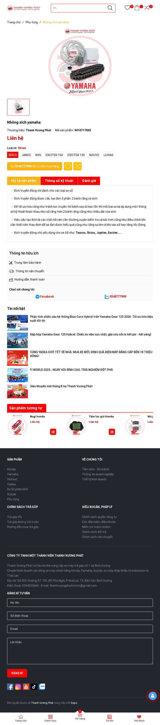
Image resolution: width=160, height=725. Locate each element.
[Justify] (110, 8)
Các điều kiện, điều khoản (99, 522)
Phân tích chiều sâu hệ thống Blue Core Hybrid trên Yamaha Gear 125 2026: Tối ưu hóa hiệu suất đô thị (91, 318)
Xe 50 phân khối (17, 489)
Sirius (12, 155)
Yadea (11, 484)
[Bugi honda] (17, 425)
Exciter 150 (54, 155)
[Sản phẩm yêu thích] (127, 8)
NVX (38, 155)
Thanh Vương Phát (42, 702)
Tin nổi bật (16, 308)
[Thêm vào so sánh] (77, 166)
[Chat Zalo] (107, 296)
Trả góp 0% (14, 517)
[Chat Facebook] (37, 296)
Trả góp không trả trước (23, 522)
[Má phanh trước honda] (135, 425)
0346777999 (23, 166)
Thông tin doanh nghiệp (98, 474)
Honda (11, 469)
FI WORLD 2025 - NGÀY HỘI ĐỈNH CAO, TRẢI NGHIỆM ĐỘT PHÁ (71, 369)
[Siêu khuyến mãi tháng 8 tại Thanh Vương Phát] (17, 391)
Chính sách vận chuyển (97, 537)
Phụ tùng (13, 499)
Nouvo (94, 155)
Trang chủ (21, 720)
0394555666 (30, 585)
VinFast (12, 479)
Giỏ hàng (80, 718)
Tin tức (110, 720)
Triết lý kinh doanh (94, 479)
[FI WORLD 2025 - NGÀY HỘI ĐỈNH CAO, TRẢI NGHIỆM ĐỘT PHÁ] (17, 375)
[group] (80, 62)
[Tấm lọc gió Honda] (76, 425)
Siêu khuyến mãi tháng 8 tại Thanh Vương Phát (61, 386)
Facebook (47, 296)
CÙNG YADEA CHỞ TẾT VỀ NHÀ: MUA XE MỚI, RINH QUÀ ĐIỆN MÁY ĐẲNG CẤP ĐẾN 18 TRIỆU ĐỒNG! (91, 354)
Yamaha (12, 474)
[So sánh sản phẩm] (146, 8)
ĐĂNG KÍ (17, 673)
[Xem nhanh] (53, 432)
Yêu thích (139, 720)
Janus (26, 155)
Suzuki (11, 494)
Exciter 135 (76, 155)
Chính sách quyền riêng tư (99, 517)
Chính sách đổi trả (94, 532)
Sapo (74, 702)
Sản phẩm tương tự (25, 408)
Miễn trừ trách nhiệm (96, 527)
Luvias (108, 155)
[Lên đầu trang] (154, 707)
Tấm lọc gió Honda (101, 416)
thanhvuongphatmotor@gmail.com (73, 585)
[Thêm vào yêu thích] (68, 166)
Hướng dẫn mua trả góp (23, 527)
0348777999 (118, 296)
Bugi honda (37, 416)
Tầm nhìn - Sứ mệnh (95, 469)
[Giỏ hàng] (137, 8)
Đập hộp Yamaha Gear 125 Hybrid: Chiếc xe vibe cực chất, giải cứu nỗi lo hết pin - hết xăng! (90, 334)
